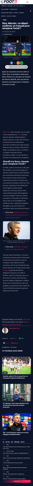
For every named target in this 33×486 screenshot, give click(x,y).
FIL (3, 442)
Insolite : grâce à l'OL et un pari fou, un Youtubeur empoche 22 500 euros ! (15, 377)
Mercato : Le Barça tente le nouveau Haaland (14, 478)
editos (22, 442)
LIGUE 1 (21, 6)
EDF (14, 6)
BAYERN (3, 16)
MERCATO (3, 6)
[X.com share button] (14, 63)
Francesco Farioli (15, 324)
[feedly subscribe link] (21, 338)
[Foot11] (9, 2)
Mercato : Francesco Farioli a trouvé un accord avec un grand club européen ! (17, 214)
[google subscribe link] (13, 338)
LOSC (19, 135)
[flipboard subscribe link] (6, 343)
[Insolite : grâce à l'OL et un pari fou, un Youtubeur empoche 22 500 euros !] (16, 365)
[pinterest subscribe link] (15, 343)
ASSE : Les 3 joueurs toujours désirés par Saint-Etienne (16, 458)
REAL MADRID (4, 9)
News (5, 372)
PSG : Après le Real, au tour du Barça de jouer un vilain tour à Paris (16, 447)
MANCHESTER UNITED (7, 12)
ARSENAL (21, 12)
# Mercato (6, 347)
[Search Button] (27, 2)
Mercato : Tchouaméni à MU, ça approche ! (13, 474)
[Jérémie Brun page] (5, 331)
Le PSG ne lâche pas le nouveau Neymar (13, 462)
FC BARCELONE (13, 9)
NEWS (4, 20)
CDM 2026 (9, 6)
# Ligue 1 (14, 347)
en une (8, 442)
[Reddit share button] (18, 63)
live (12, 442)
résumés (16, 442)
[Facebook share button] (11, 63)
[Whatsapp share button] (21, 63)
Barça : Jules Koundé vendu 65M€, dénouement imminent (15, 468)
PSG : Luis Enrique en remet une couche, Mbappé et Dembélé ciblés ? (16, 433)
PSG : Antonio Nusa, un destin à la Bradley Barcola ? (16, 453)
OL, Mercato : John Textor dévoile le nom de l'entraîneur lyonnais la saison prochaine (16, 405)
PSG (17, 6)
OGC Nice (7, 132)
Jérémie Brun (8, 34)
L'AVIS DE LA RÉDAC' (11, 16)
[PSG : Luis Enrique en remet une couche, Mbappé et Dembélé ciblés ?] (16, 422)
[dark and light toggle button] (30, 11)
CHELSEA (16, 12)
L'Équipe (5, 270)
